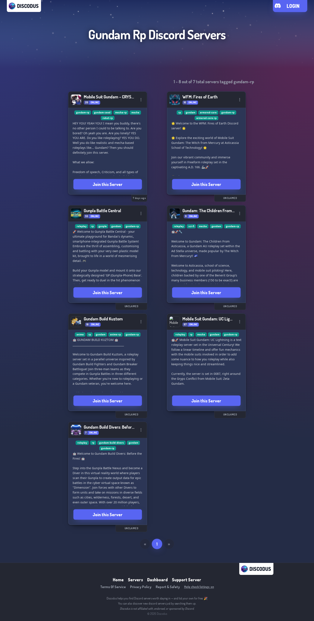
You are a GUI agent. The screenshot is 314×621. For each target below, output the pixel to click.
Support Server (186, 579)
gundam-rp (82, 112)
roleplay (82, 226)
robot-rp (108, 118)
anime (80, 334)
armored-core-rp (206, 118)
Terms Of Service (113, 587)
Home (118, 579)
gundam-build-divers (111, 442)
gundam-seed (102, 112)
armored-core (208, 112)
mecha (135, 112)
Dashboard (157, 579)
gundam (190, 112)
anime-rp (115, 334)
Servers (135, 579)
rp (179, 112)
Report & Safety (168, 587)
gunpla (102, 226)
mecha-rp (121, 112)
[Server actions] (141, 99)
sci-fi (191, 226)
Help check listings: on (199, 587)
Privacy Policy (140, 587)
